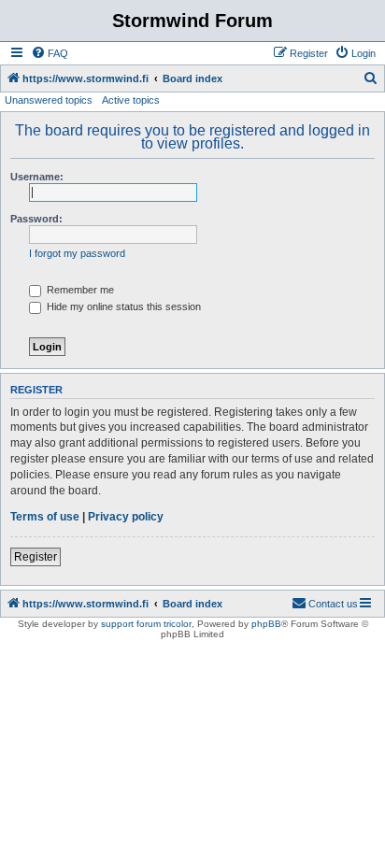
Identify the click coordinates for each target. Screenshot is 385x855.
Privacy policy (126, 516)
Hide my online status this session (122, 306)
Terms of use (44, 516)
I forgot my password (77, 253)
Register (35, 556)
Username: (37, 176)
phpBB (266, 624)
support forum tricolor (146, 624)
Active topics (131, 100)
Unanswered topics (49, 100)
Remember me (79, 289)
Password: (36, 218)
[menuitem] (49, 53)
